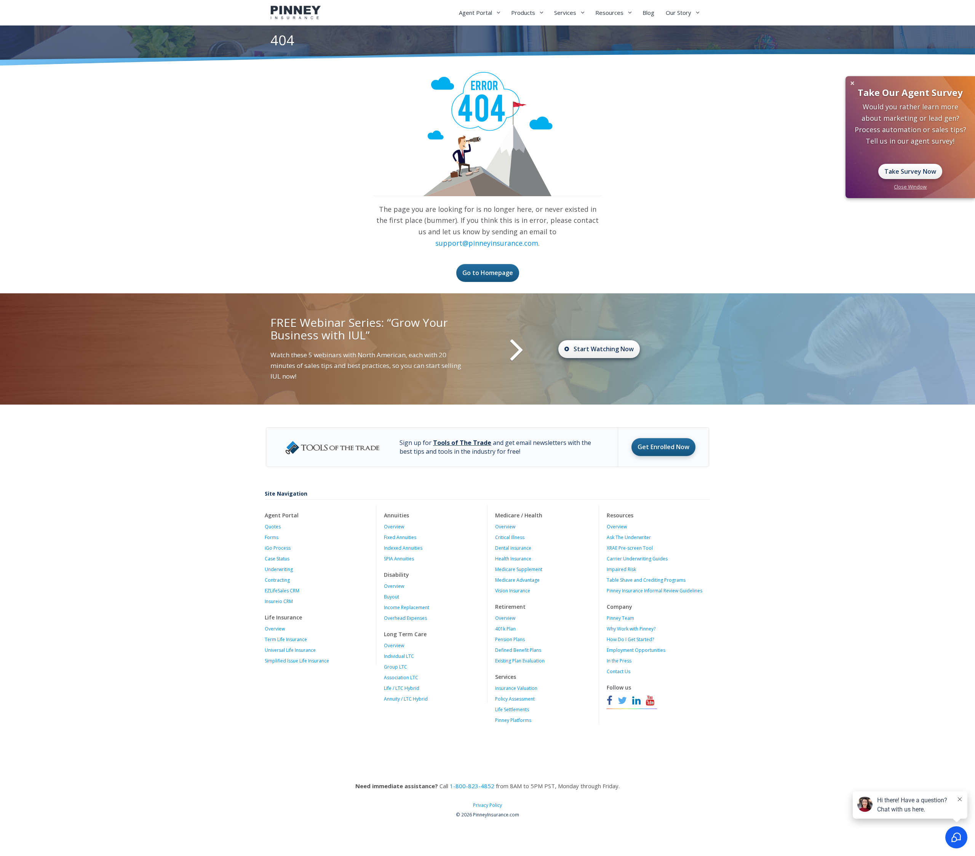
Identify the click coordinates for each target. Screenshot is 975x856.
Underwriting (279, 569)
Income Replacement (406, 607)
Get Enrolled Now (663, 447)
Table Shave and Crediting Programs (646, 580)
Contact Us (618, 671)
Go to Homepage (487, 273)
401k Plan (505, 629)
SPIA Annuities (399, 558)
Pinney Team (620, 618)
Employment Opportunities (636, 650)
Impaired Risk (621, 569)
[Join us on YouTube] (650, 701)
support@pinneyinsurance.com (486, 243)
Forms (271, 537)
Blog (648, 12)
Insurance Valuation (516, 688)
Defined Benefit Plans (518, 650)
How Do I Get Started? (630, 639)
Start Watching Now (604, 349)
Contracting (277, 580)
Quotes (273, 526)
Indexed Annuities (403, 548)
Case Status (277, 558)
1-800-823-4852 (472, 786)
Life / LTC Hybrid (401, 688)
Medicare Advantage (517, 580)
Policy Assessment (515, 699)
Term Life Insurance (286, 639)
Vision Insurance (512, 590)
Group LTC (395, 667)
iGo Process (278, 548)
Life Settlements (512, 709)
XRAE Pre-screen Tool (630, 548)
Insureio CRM (279, 601)
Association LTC (401, 677)
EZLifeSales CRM (282, 590)
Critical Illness (509, 537)
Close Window (910, 186)
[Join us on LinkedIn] (636, 701)
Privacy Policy (487, 805)
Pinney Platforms (513, 720)
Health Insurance (513, 558)
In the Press (619, 661)
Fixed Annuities (400, 537)
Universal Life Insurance (290, 650)
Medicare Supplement (518, 569)
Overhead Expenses (405, 618)
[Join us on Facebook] (610, 701)
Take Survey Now (910, 171)
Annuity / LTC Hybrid (406, 699)
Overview (275, 629)
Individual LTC (399, 656)
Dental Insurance (513, 548)
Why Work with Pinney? (631, 629)
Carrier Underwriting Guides (637, 558)
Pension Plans (510, 639)
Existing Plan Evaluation (520, 661)
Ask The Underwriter (629, 537)
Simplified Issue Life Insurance (297, 661)
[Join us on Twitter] (622, 701)
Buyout (391, 597)
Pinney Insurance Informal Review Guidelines (654, 590)
